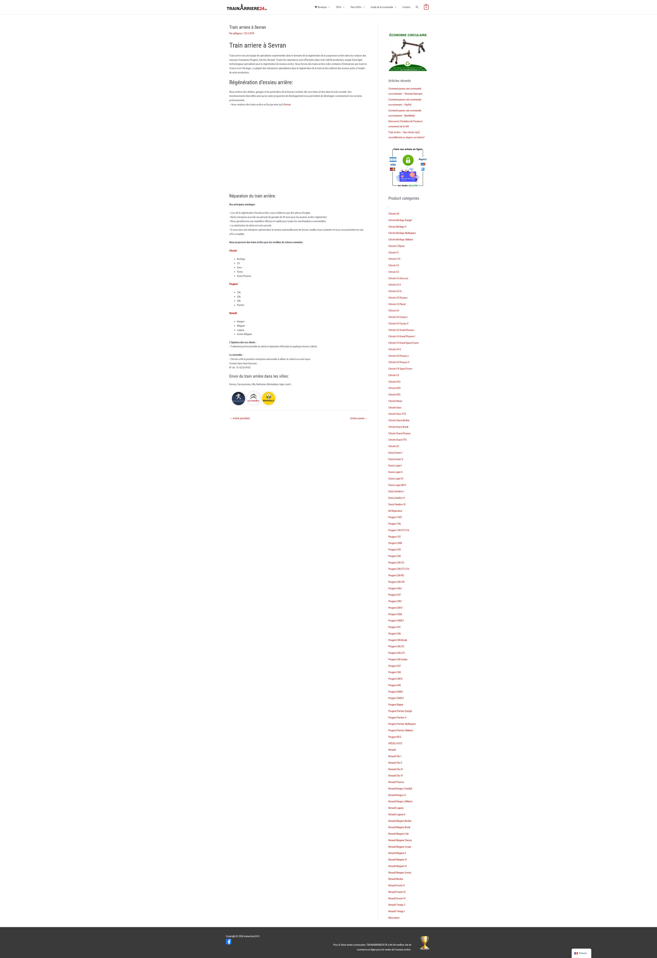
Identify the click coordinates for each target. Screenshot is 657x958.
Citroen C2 (393, 265)
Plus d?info (356, 7)
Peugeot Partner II (397, 717)
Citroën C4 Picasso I (398, 355)
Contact (406, 7)
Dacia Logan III (395, 478)
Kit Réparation (395, 510)
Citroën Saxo (394, 407)
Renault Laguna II (396, 814)
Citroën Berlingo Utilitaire (400, 239)
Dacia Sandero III (396, 504)
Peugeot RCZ (394, 736)
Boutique (322, 7)
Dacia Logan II (395, 472)
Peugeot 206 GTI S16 (398, 568)
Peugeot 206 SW (396, 581)
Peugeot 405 (394, 685)
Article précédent (240, 418)
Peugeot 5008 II (396, 698)
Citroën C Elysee (396, 246)
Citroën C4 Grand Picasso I (401, 336)
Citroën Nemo (395, 401)
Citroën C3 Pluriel (397, 304)
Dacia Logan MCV (397, 485)
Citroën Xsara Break (398, 426)
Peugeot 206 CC (396, 562)
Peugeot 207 (394, 594)
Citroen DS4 (394, 388)
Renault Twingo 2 (396, 904)
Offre (338, 7)
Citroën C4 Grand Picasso (401, 330)
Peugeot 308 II (395, 678)
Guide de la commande (382, 7)
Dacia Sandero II (396, 497)
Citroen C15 (394, 258)
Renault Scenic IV (396, 898)
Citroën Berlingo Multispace (402, 233)
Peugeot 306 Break (397, 640)
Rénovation (394, 917)
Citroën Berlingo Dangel (400, 220)
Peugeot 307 (394, 665)
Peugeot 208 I (395, 601)
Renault (392, 749)
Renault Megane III (397, 859)
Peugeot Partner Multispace (402, 723)
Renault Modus (395, 878)
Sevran (287, 104)
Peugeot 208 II (395, 607)
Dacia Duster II (395, 459)
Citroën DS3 (394, 381)
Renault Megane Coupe (399, 846)
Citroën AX (393, 213)
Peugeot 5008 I (395, 691)
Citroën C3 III (395, 291)
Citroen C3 (393, 271)
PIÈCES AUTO (395, 743)
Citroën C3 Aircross (398, 278)
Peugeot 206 (394, 556)
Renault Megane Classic (400, 840)
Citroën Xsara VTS (397, 439)
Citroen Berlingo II (397, 226)
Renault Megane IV (397, 866)
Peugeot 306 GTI (396, 652)
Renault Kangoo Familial (400, 788)
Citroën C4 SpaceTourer (400, 368)
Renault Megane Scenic (399, 872)
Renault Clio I (394, 756)
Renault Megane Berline (399, 820)
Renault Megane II (397, 853)
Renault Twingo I (396, 911)
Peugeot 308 (394, 672)
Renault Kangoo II (397, 795)
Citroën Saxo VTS (397, 413)
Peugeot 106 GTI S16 (398, 530)
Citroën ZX (393, 446)
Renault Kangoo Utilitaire (400, 801)
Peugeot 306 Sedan (397, 659)
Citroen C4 (393, 310)
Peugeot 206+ (395, 588)
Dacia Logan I (395, 465)
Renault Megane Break (399, 827)
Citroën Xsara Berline (398, 420)
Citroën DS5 (394, 394)
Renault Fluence (396, 782)
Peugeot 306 (394, 633)
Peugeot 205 (394, 549)
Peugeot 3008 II (396, 620)
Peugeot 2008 (395, 543)
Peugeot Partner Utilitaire (400, 730)
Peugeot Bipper (395, 704)
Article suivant (358, 418)
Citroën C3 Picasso (398, 297)
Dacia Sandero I (396, 491)
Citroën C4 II (394, 349)
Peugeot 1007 (395, 517)
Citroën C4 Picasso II (398, 362)
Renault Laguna (395, 807)
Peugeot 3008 (395, 614)
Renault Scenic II (396, 885)
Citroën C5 (393, 375)
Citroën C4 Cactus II (398, 323)
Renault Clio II (395, 762)
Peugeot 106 (394, 523)
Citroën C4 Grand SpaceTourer (403, 342)
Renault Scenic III (396, 891)
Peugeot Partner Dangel (400, 711)
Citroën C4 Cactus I (398, 317)
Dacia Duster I (395, 452)
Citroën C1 (393, 252)
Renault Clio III (395, 769)
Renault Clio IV (395, 775)
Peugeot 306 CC (396, 646)
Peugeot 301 (394, 627)
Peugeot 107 (394, 536)
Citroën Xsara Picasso (399, 433)
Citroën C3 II (394, 284)
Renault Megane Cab (398, 833)
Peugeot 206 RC (396, 575)
